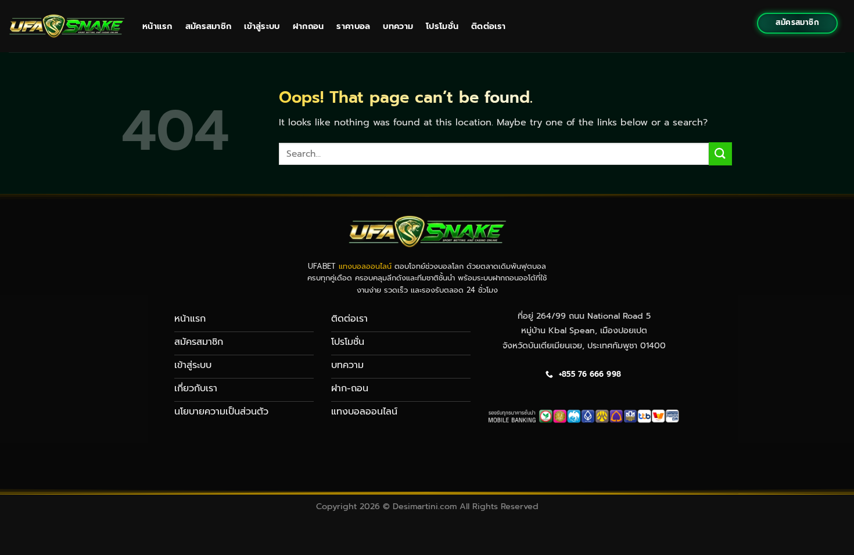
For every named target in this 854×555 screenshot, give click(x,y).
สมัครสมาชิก (208, 26)
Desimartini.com (425, 506)
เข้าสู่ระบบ (261, 26)
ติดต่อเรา (488, 26)
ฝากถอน (308, 26)
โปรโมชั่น (442, 26)
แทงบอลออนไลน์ (365, 266)
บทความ (398, 26)
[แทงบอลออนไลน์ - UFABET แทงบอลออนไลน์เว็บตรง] (67, 26)
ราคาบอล (353, 26)
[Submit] (720, 153)
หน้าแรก (157, 26)
